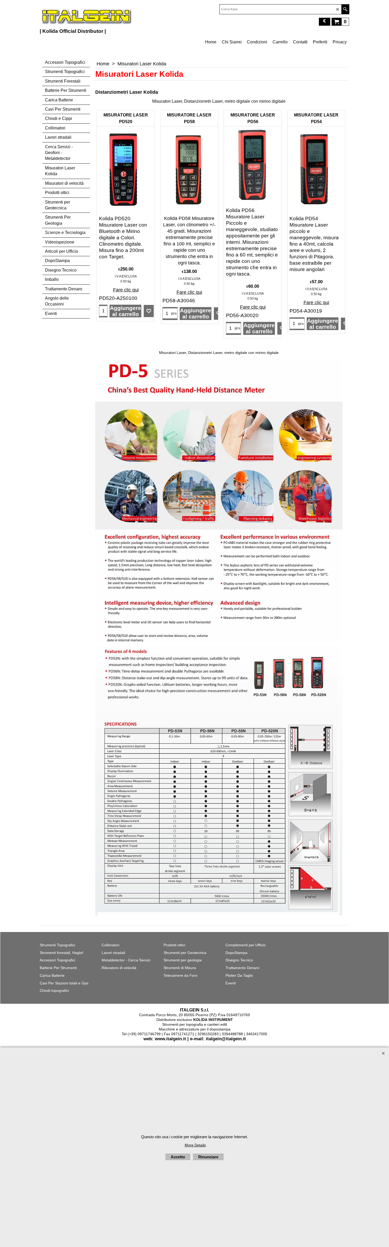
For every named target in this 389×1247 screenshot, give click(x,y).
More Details (195, 1145)
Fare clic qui (126, 289)
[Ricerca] (345, 9)
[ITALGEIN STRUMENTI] (86, 16)
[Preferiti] (149, 311)
